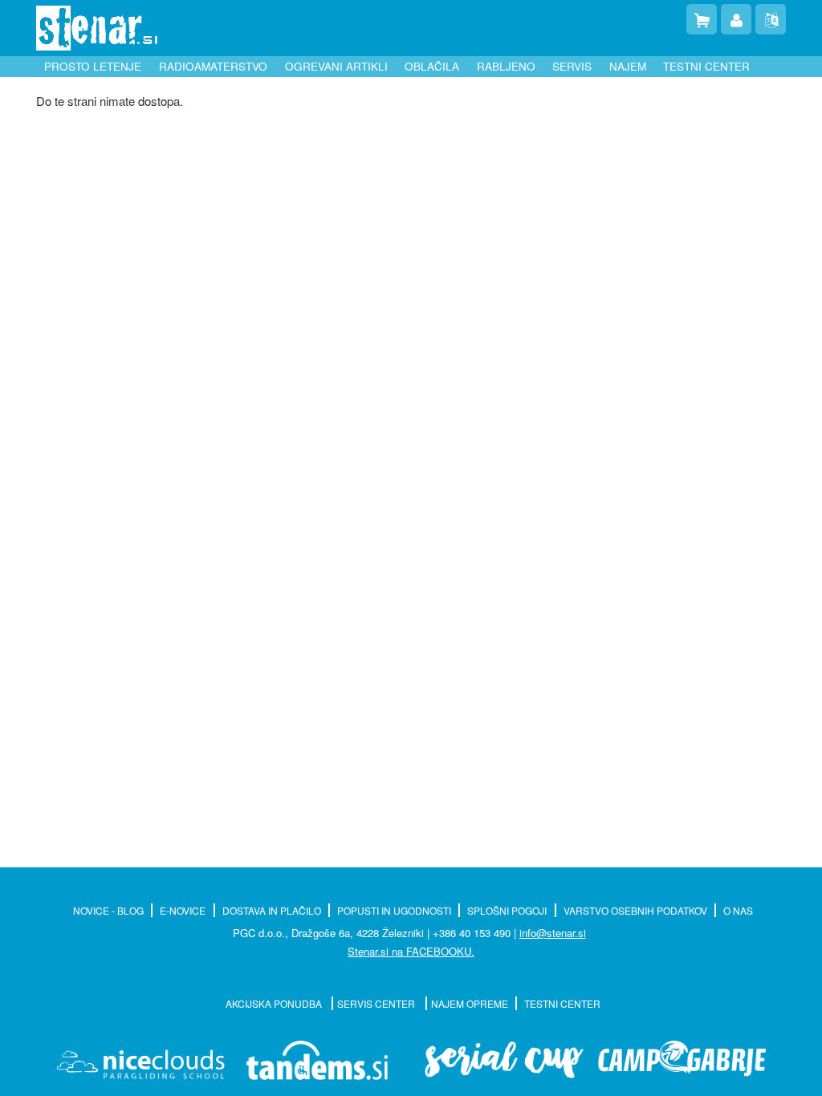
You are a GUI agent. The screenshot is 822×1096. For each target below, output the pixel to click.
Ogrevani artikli (336, 66)
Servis (572, 66)
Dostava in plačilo (271, 910)
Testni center (706, 66)
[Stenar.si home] (96, 28)
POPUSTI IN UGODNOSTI (394, 910)
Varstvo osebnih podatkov (635, 910)
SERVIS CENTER (377, 1003)
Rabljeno (506, 66)
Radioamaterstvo (213, 66)
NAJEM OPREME (469, 1003)
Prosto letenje (92, 66)
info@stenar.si (552, 932)
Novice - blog (108, 910)
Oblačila (432, 66)
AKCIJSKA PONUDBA (275, 1003)
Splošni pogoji (507, 910)
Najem (627, 66)
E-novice (183, 910)
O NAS (738, 910)
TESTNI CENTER (562, 1003)
